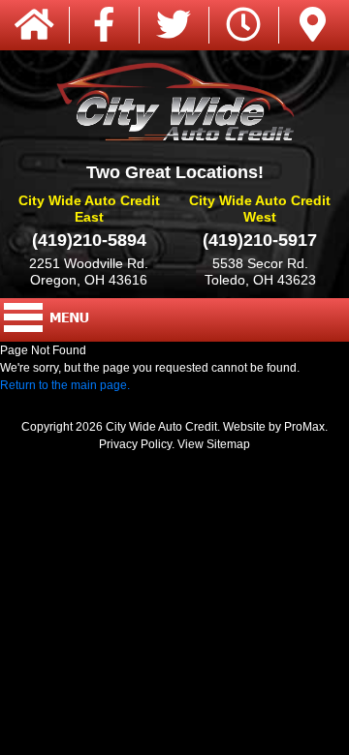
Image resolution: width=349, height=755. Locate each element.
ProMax (304, 427)
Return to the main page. (65, 385)
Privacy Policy (135, 444)
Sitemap (228, 444)
